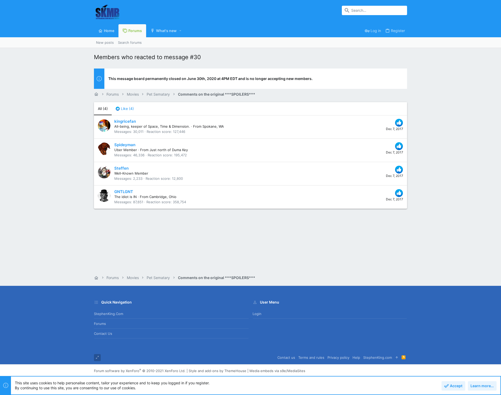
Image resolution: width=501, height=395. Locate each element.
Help (356, 357)
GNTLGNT (123, 191)
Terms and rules (311, 357)
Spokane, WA (213, 126)
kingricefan (125, 121)
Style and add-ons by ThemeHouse (217, 371)
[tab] (125, 108)
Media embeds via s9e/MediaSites (277, 371)
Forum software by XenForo (140, 371)
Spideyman (124, 144)
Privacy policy (338, 357)
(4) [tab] (103, 108)
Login (257, 314)
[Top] (396, 357)
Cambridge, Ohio (162, 197)
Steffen (121, 168)
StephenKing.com (108, 314)
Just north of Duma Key (169, 150)
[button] (180, 31)
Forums (100, 324)
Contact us (103, 333)
